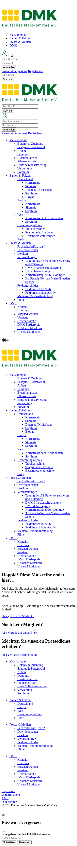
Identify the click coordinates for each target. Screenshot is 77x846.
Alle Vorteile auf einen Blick (19, 632)
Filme (20, 299)
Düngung (23, 154)
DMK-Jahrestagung (37, 271)
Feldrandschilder (27, 285)
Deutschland (25, 179)
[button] (38, 61)
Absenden (24, 842)
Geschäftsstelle (26, 321)
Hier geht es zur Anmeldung (19, 654)
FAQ (20, 239)
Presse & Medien (20, 42)
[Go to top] (3, 815)
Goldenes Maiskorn (29, 328)
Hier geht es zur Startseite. (18, 616)
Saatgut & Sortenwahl (31, 147)
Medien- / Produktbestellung (35, 296)
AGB (5, 798)
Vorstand (22, 317)
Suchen (7, 79)
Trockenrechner (35, 228)
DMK (13, 45)
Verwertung (24, 168)
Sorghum (23, 172)
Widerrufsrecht (11, 794)
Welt (20, 214)
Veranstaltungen (27, 257)
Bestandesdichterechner (40, 236)
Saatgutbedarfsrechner (39, 232)
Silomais (30, 186)
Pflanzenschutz (26, 161)
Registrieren (35, 71)
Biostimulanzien (27, 157)
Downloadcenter (27, 250)
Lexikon (22, 253)
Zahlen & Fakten (20, 38)
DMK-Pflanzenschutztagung (43, 267)
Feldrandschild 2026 (38, 289)
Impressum (8, 791)
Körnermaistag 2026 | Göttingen (45, 275)
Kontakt (22, 306)
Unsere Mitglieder (28, 331)
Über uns (23, 310)
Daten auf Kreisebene (38, 189)
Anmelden (9, 67)
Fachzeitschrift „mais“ (31, 246)
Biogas (29, 196)
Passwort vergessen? (14, 71)
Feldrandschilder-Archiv (40, 292)
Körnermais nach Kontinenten (44, 218)
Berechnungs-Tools (29, 225)
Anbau (21, 150)
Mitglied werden (27, 314)
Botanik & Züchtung (30, 143)
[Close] (3, 831)
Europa (21, 200)
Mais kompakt (18, 34)
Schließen (9, 842)
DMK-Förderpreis (28, 324)
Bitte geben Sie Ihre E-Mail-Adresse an (26, 834)
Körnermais (32, 182)
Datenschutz (9, 801)
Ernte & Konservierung (32, 165)
